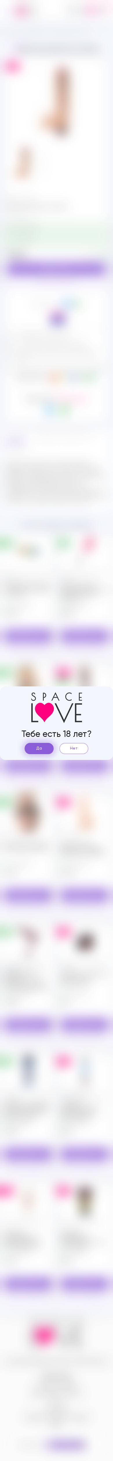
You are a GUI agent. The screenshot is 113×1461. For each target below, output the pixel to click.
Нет (74, 748)
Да (39, 748)
